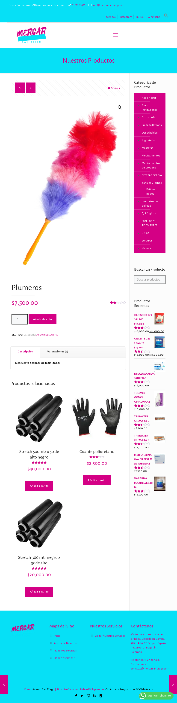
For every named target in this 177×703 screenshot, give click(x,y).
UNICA (145, 233)
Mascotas (147, 148)
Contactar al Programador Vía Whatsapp (129, 689)
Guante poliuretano (97, 451)
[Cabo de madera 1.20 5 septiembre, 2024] (173, 684)
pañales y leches (152, 182)
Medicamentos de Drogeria (151, 165)
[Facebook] (76, 696)
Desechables (150, 132)
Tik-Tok (140, 16)
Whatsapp (154, 16)
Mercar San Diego (43, 689)
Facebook (110, 16)
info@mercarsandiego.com (108, 5)
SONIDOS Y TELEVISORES (149, 223)
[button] (166, 16)
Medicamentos (151, 155)
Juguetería (148, 140)
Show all (116, 88)
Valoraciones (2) (57, 351)
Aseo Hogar (149, 97)
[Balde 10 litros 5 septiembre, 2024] (4, 684)
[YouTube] (82, 696)
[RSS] (94, 696)
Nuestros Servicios (65, 650)
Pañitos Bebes (150, 191)
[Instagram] (88, 696)
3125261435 (79, 5)
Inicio (57, 635)
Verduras (147, 240)
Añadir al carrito (42, 319)
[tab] (25, 352)
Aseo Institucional (47, 334)
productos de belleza (150, 203)
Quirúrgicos (149, 213)
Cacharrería (148, 117)
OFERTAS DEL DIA (152, 175)
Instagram (126, 16)
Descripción (25, 351)
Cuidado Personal (152, 125)
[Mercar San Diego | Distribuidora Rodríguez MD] (31, 35)
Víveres (146, 248)
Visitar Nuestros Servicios (110, 635)
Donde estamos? (64, 658)
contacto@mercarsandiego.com (150, 668)
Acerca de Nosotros (65, 643)
